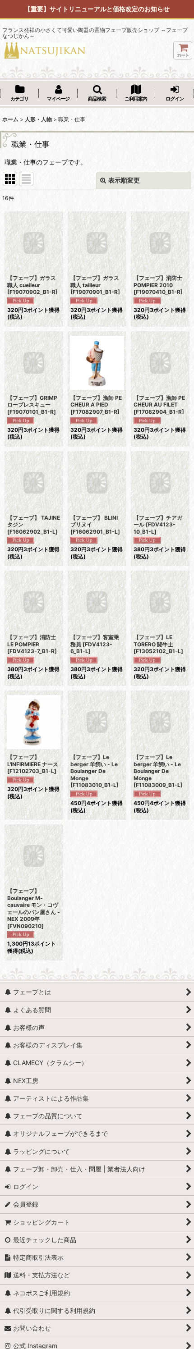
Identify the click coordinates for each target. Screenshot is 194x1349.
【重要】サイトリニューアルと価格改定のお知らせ (97, 9)
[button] (97, 93)
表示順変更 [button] (124, 180)
